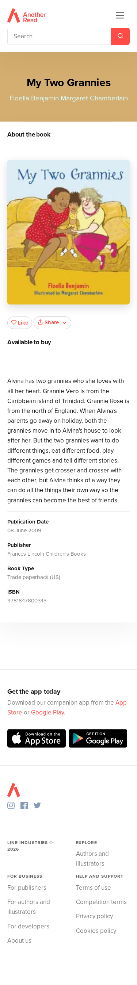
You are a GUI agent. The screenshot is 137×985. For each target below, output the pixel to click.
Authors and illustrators (92, 858)
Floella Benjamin (34, 98)
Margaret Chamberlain (94, 98)
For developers (28, 926)
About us (19, 940)
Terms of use (93, 888)
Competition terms (101, 902)
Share (51, 322)
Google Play (47, 712)
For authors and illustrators (28, 907)
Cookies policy (96, 931)
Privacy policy (94, 916)
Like (23, 322)
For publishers (26, 888)
